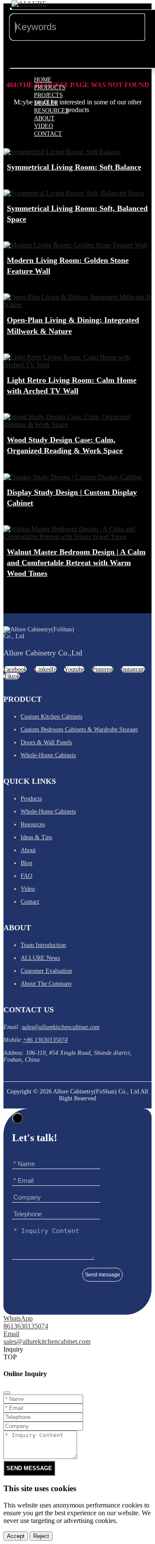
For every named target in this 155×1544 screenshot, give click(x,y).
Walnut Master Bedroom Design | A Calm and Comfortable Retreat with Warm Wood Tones (76, 563)
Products (31, 798)
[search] (11, 8)
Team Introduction (43, 945)
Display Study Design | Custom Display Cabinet (72, 497)
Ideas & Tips (36, 837)
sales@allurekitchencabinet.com (60, 1027)
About (28, 850)
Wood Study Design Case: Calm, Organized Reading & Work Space (65, 445)
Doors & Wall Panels (46, 742)
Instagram (133, 669)
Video (28, 889)
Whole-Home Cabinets (48, 755)
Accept (16, 1536)
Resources (33, 824)
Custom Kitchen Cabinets (51, 716)
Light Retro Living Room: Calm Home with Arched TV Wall (71, 385)
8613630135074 (25, 1326)
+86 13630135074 (45, 1040)
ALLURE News (40, 958)
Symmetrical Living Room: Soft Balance (74, 167)
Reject (41, 1536)
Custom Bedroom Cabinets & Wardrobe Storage (79, 729)
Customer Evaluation (46, 971)
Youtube (74, 669)
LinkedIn (45, 669)
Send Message (29, 1468)
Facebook (15, 669)
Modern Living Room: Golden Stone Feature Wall (68, 265)
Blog (26, 863)
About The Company (46, 984)
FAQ (26, 876)
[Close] (17, 1118)
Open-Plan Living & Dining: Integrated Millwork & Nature (73, 325)
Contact (48, 134)
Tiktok (11, 676)
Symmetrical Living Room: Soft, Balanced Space (77, 213)
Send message (102, 1275)
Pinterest (102, 669)
